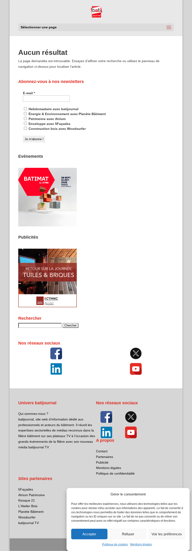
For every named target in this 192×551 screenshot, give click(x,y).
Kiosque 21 (26, 500)
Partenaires (104, 457)
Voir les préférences (166, 534)
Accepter (89, 534)
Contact (101, 451)
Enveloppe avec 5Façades (49, 124)
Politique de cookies (115, 544)
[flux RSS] (56, 353)
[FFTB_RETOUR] (47, 306)
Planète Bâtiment (31, 512)
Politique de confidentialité (115, 473)
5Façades (25, 489)
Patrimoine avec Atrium (47, 119)
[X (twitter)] (136, 353)
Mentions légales (141, 544)
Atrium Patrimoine (31, 495)
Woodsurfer (27, 517)
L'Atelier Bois (27, 506)
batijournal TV (28, 523)
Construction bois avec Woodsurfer (57, 129)
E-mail (29, 93)
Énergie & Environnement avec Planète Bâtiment (67, 114)
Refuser (128, 534)
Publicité (102, 462)
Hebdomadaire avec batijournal (53, 109)
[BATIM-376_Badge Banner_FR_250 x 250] (47, 225)
